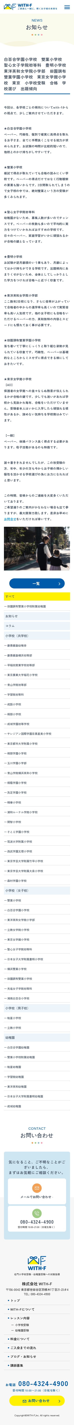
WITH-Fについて (22, 1309)
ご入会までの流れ (23, 1348)
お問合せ (10, 519)
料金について (20, 1339)
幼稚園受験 (22, 1330)
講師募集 (16, 1365)
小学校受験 (22, 1325)
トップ (15, 1300)
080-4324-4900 (43, 1383)
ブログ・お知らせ (23, 1356)
